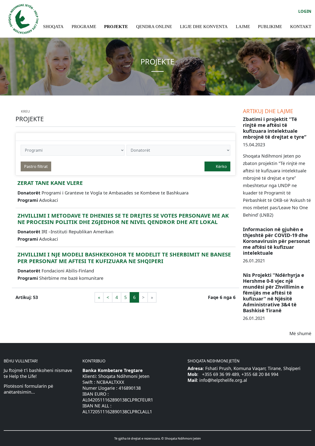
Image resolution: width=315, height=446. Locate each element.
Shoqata (53, 26)
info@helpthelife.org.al (223, 380)
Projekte (116, 26)
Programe (84, 26)
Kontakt (300, 26)
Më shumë (300, 333)
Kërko (221, 166)
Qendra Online (154, 26)
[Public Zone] (23, 18)
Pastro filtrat (36, 166)
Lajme (243, 26)
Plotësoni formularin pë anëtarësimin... (28, 389)
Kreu (25, 111)
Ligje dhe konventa (204, 26)
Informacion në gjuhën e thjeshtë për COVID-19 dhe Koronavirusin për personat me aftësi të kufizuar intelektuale (276, 241)
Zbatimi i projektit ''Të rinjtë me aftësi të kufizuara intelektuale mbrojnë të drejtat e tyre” (274, 128)
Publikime (270, 26)
